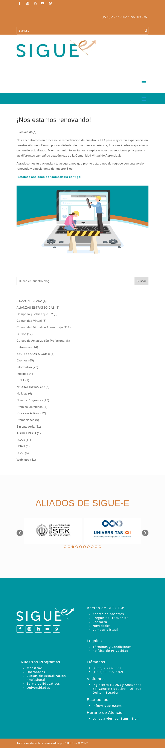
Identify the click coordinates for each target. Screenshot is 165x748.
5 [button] (80, 546)
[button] (20, 533)
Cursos (21, 334)
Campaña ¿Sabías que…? (35, 314)
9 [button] (96, 546)
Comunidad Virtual (29, 320)
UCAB (21, 440)
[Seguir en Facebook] (20, 3)
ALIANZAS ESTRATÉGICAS (36, 307)
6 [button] (84, 546)
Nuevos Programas (30, 400)
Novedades (102, 626)
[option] (53, 531)
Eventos (22, 360)
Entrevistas (24, 347)
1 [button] (65, 546)
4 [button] (76, 546)
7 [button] (88, 546)
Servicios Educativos (43, 683)
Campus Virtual (105, 630)
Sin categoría (26, 426)
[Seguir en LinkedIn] (35, 3)
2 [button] (69, 546)
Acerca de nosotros (108, 614)
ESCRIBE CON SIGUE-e (33, 353)
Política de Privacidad (110, 651)
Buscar (141, 281)
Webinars (23, 459)
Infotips (21, 373)
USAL (20, 453)
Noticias (22, 393)
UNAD (21, 446)
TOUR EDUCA (26, 433)
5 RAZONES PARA (29, 301)
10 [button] (100, 546)
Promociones (25, 420)
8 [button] (92, 546)
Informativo (24, 367)
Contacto (100, 622)
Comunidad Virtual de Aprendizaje (40, 327)
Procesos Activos (28, 413)
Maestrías (35, 668)
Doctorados (36, 672)
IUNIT (20, 380)
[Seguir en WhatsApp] (50, 3)
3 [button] (73, 546)
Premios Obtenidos (30, 406)
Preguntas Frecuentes (110, 618)
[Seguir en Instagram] (27, 3)
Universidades (38, 688)
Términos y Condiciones (112, 647)
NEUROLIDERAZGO (31, 386)
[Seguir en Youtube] (43, 3)
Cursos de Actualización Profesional (41, 340)
